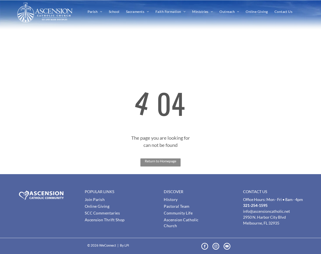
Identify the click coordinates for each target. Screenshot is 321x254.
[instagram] (215, 247)
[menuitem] (94, 11)
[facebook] (204, 247)
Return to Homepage (160, 161)
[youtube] (227, 247)
